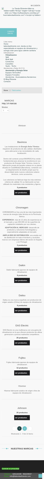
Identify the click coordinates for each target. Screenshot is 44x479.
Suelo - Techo (11, 66)
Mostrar (5, 107)
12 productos (22, 368)
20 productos (22, 338)
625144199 (17, 474)
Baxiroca (22, 142)
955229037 (27, 474)
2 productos (22, 245)
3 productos (22, 187)
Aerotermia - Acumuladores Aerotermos (21, 77)
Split (7, 57)
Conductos (10, 62)
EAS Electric (22, 325)
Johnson (22, 408)
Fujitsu (22, 358)
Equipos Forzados (13, 75)
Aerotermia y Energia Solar (17, 70)
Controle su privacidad (10, 469)
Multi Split (9, 59)
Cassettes (9, 64)
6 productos (22, 275)
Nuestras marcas (22, 448)
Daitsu (22, 295)
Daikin (22, 265)
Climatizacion (11, 55)
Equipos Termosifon (13, 73)
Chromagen (22, 207)
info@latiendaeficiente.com (20, 476)
